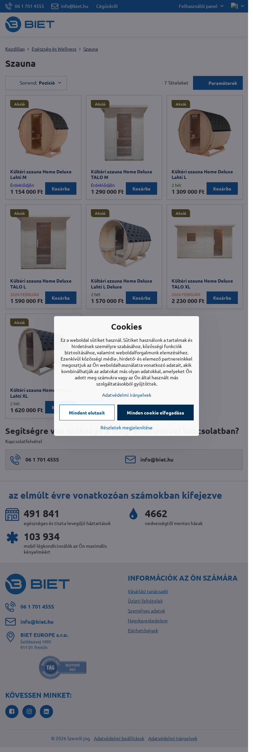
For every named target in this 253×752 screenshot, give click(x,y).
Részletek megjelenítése (126, 427)
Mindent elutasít (87, 412)
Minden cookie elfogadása (155, 412)
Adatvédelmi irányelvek (126, 395)
